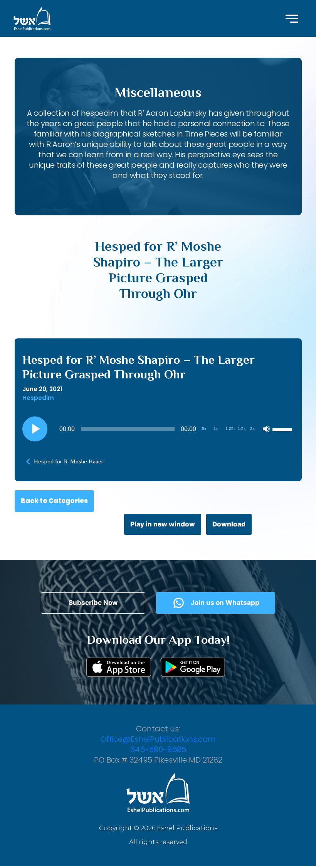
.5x (203, 428)
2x (252, 428)
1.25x (230, 428)
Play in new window (162, 524)
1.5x (241, 428)
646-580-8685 (158, 749)
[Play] (34, 428)
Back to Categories (54, 500)
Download (228, 524)
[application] (158, 428)
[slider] (283, 429)
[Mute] (266, 429)
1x (215, 428)
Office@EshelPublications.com (158, 739)
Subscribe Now (93, 602)
